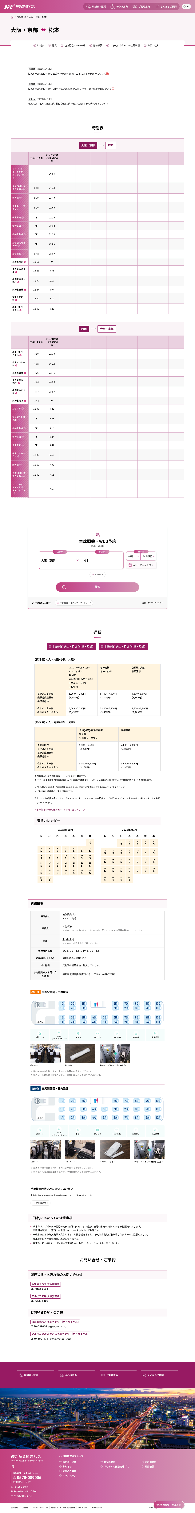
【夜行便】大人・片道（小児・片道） (73, 646)
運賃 (54, 45)
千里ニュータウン (18, 207)
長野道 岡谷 (17, 400)
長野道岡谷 (17, 261)
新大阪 (15, 197)
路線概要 (97, 45)
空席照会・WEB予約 (75, 45)
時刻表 (40, 45)
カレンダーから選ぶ (143, 565)
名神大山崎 (17, 234)
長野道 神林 (17, 289)
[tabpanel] (98, 322)
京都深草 (16, 253)
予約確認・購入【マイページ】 (73, 602)
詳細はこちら (42, 1202)
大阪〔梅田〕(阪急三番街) (19, 188)
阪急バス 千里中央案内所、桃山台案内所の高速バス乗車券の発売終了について (68, 103)
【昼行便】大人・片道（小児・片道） (125, 646)
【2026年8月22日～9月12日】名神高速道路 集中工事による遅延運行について (67, 73)
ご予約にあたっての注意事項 (125, 45)
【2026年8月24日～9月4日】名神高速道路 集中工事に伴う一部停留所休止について (69, 88)
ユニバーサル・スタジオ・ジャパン (18, 172)
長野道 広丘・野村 (18, 280)
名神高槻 (16, 225)
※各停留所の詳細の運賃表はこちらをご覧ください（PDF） (61, 809)
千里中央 (16, 217)
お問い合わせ (154, 45)
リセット (99, 574)
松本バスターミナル (18, 308)
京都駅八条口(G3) (18, 244)
